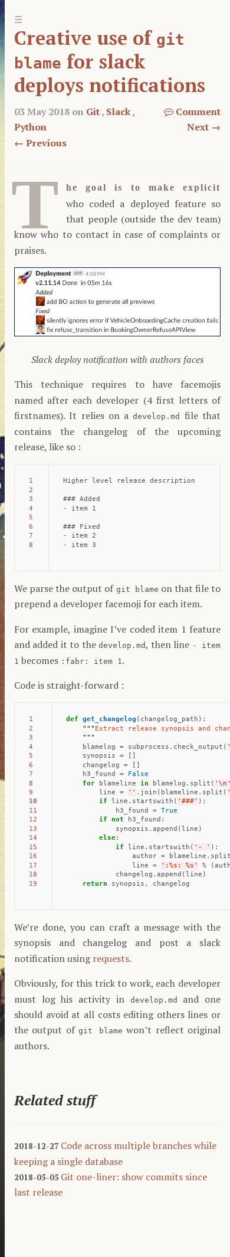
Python (30, 126)
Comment (197, 111)
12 (33, 819)
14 (33, 838)
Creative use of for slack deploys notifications (109, 61)
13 (33, 829)
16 (33, 856)
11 (33, 810)
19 (33, 884)
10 (33, 801)
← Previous (40, 142)
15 (33, 847)
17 (33, 865)
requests (111, 958)
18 (33, 874)
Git (93, 111)
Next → (204, 126)
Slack (118, 111)
